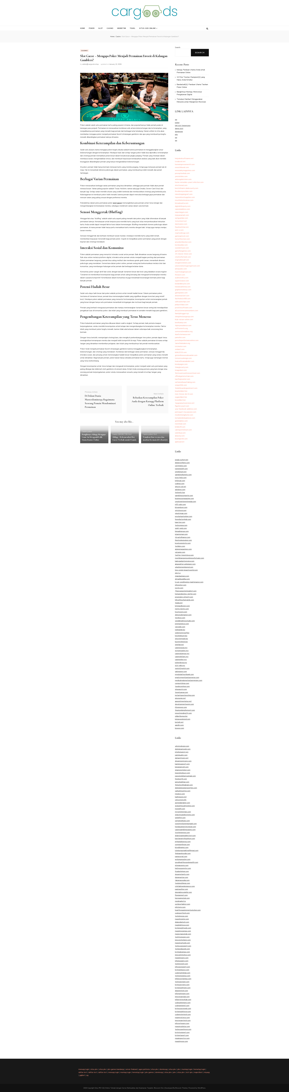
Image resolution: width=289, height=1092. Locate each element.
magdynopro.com (181, 958)
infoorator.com (180, 585)
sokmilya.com (180, 433)
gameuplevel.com (182, 236)
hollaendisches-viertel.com (185, 594)
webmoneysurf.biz (182, 633)
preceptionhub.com (182, 173)
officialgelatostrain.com (184, 376)
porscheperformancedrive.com (186, 340)
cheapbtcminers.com (183, 263)
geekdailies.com (181, 421)
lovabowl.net (180, 161)
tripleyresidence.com (183, 325)
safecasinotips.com (182, 301)
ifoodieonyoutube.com (183, 191)
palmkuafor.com (181, 755)
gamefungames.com (183, 251)
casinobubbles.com (182, 209)
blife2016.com (181, 352)
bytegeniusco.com (182, 970)
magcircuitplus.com (182, 1026)
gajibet (82, 1075)
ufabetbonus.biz (181, 716)
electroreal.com (181, 185)
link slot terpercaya (182, 125)
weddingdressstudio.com (185, 621)
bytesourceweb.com (183, 1008)
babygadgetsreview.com (184, 561)
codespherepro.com (182, 1002)
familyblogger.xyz (182, 313)
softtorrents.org (181, 328)
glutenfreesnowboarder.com (186, 355)
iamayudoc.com (181, 269)
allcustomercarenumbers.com (186, 310)
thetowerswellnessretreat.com (187, 373)
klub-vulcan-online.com (184, 319)
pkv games (149, 1072)
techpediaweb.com (182, 949)
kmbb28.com (180, 427)
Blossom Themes (181, 1088)
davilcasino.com (181, 224)
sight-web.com (181, 528)
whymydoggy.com (182, 746)
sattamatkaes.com (182, 820)
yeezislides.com (181, 176)
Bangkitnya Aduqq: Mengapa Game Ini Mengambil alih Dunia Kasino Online (94, 437)
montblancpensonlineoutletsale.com (189, 558)
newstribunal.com (182, 167)
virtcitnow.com (180, 510)
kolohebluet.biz (181, 635)
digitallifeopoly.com (182, 206)
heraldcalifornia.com (182, 287)
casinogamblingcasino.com (185, 829)
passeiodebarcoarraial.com (185, 776)
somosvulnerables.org (183, 331)
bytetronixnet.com (182, 1032)
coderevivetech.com (183, 1014)
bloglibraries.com (181, 847)
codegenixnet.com (182, 1005)
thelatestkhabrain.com (184, 785)
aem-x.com (179, 230)
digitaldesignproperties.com (186, 788)
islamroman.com (181, 534)
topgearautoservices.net (184, 403)
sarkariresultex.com (182, 791)
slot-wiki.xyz (180, 665)
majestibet (198, 1072)
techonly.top (180, 492)
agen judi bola (144, 1069)
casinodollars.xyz (181, 656)
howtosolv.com (181, 612)
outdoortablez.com (182, 904)
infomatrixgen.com (182, 993)
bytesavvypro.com (182, 984)
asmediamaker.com (182, 803)
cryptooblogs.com (182, 233)
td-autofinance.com (182, 537)
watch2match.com (182, 668)
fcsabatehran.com (182, 871)
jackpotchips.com (181, 304)
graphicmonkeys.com (183, 289)
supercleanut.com (182, 281)
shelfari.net (179, 644)
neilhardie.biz (180, 630)
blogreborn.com (181, 507)
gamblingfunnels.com (183, 474)
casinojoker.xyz (181, 659)
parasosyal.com (181, 856)
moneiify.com (180, 809)
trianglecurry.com (181, 367)
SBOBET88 (121, 28)
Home (82, 28)
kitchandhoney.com (182, 606)
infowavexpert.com (182, 967)
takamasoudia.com (182, 880)
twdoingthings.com (182, 883)
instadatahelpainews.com (185, 418)
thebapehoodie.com (183, 853)
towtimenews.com (182, 832)
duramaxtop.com (181, 877)
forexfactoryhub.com (183, 519)
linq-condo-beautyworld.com (186, 570)
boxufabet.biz (180, 400)
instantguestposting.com (185, 695)
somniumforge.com (182, 844)
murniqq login (187, 1069)
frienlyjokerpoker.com (183, 540)
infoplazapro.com (181, 961)
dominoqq (179, 131)
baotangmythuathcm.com (185, 838)
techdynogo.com (181, 916)
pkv (176, 134)
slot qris (189, 1072)
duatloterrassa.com (182, 334)
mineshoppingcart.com (183, 194)
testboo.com (180, 618)
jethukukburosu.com (183, 841)
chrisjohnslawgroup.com (184, 316)
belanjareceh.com (182, 767)
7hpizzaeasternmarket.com (185, 591)
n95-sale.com (180, 504)
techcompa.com (181, 525)
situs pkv (94, 1069)
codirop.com (179, 483)
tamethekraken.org (182, 343)
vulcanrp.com (180, 552)
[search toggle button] (207, 29)
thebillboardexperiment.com (186, 388)
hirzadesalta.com (181, 203)
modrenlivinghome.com (184, 415)
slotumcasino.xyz (182, 650)
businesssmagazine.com (184, 498)
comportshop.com (182, 683)
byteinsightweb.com (183, 928)
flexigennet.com (181, 895)
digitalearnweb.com (182, 749)
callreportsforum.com (183, 430)
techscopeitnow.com (183, 1029)
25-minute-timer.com (183, 254)
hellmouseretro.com (183, 868)
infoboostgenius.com (183, 978)
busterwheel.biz (181, 641)
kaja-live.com (180, 522)
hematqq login (199, 1069)
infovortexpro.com (182, 1023)
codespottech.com (182, 913)
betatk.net (179, 722)
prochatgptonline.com (183, 516)
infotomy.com (180, 907)
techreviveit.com (181, 964)
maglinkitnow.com (182, 925)
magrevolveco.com (182, 1017)
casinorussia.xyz (181, 647)
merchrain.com (180, 424)
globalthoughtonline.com (185, 806)
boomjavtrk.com (181, 439)
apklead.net (179, 442)
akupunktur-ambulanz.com (185, 564)
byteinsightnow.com (183, 1011)
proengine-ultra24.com (184, 597)
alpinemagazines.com (183, 549)
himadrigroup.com (182, 531)
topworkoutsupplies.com (185, 197)
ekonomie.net (180, 698)
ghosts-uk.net (180, 486)
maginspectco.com (182, 1038)
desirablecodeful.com (183, 892)
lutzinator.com (180, 346)
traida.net (179, 603)
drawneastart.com (182, 295)
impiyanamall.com (182, 215)
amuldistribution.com (183, 242)
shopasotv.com (181, 689)
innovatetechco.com (183, 955)
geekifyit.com (180, 817)
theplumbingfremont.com (185, 710)
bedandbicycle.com (182, 283)
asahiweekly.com (181, 277)
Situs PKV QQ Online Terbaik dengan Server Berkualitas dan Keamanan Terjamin (124, 1088)
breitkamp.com (181, 322)
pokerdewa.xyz (181, 662)
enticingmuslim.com (182, 859)
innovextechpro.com (183, 940)
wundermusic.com (182, 248)
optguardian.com (181, 218)
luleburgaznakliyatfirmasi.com (186, 850)
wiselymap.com (181, 513)
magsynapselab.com (183, 934)
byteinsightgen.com (182, 988)
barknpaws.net (181, 797)
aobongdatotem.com (183, 179)
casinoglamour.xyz (182, 653)
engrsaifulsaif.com (182, 260)
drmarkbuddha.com (182, 579)
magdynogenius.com (183, 931)
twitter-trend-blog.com (184, 555)
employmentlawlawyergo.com (187, 677)
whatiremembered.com (184, 567)
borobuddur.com (181, 245)
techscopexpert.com (183, 946)
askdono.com (180, 489)
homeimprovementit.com (185, 164)
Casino (110, 28)
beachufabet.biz (181, 391)
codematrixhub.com (182, 973)
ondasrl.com (179, 349)
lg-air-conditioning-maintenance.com (189, 582)
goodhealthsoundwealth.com (186, 862)
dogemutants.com (182, 874)
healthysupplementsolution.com (188, 910)
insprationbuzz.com (182, 773)
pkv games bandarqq (116, 1069)
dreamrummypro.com (183, 761)
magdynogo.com (181, 1041)
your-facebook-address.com (186, 409)
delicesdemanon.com (183, 615)
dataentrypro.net (181, 758)
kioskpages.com (181, 364)
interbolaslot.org (181, 752)
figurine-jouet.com (182, 406)
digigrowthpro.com (182, 462)
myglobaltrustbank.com (184, 674)
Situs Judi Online (147, 28)
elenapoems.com (181, 865)
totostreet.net (181, 221)
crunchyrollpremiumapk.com (186, 823)
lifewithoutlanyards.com (184, 600)
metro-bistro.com (182, 609)
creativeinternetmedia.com (185, 501)
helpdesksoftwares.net (184, 158)
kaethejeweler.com (182, 379)
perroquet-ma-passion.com (185, 412)
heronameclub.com (182, 898)
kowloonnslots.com (183, 543)
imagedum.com (181, 370)
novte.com (179, 588)
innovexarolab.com (182, 996)
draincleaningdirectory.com (185, 835)
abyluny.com (180, 436)
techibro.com (180, 546)
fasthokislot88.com (182, 298)
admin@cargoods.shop (90, 64)
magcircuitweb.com (182, 943)
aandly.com (179, 725)
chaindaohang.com (182, 576)
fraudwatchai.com (182, 227)
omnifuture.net (180, 472)
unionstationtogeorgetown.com (187, 266)
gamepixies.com (181, 292)
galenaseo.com (181, 671)
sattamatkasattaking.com (185, 382)
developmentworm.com (184, 704)
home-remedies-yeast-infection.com (189, 182)
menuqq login (83, 1069)
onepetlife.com (181, 385)
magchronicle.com (182, 919)
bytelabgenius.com (182, 952)
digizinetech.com (181, 990)
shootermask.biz (181, 638)
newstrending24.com (183, 713)
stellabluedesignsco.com (185, 886)
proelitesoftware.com (183, 307)
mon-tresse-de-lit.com (184, 394)
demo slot (179, 128)
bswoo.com (179, 728)
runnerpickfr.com (181, 468)
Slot (100, 28)
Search (177, 47)
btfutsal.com (180, 480)
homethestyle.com (182, 239)
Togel (132, 28)
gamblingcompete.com (184, 495)
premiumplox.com (182, 624)
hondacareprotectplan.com (185, 826)
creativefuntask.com (183, 257)
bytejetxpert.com (182, 1035)
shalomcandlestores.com (185, 814)
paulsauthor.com (181, 889)
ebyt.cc (178, 573)
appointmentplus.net (183, 701)
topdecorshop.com (182, 686)
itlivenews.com (181, 707)
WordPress (201, 1088)
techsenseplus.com (182, 976)
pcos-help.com (180, 477)
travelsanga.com (181, 692)
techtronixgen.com (182, 937)
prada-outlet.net (181, 460)
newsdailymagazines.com (185, 170)
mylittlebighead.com (183, 272)
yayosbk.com (180, 627)
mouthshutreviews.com (184, 200)
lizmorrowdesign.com (183, 358)
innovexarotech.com (183, 1020)
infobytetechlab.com (183, 999)
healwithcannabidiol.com (184, 361)
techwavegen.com (182, 982)
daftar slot (82, 1072)
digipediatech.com (182, 922)
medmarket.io (180, 901)
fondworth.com (181, 779)
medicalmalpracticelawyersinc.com (188, 680)
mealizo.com (180, 794)
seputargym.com (181, 212)
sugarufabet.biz (181, 397)
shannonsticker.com (182, 770)
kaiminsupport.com (182, 764)
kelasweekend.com (182, 719)
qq (176, 119)
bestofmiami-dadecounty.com (186, 188)
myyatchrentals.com (183, 812)
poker (91, 28)
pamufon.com (180, 337)
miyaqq (207, 1072)
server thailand (131, 1069)
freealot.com (180, 275)
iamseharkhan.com (182, 782)
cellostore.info (180, 800)
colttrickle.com (181, 466)
